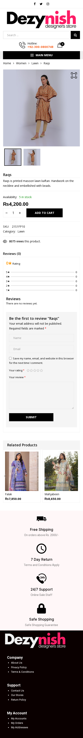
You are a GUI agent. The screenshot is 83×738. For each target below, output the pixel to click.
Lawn (34, 63)
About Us (16, 662)
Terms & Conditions (22, 671)
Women (21, 63)
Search (75, 35)
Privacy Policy (19, 667)
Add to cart (44, 213)
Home (7, 63)
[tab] (12, 254)
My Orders (17, 722)
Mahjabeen (52, 494)
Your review (17, 377)
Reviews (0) (12, 253)
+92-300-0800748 (40, 47)
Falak (8, 494)
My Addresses (19, 727)
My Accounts (18, 718)
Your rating (16, 370)
